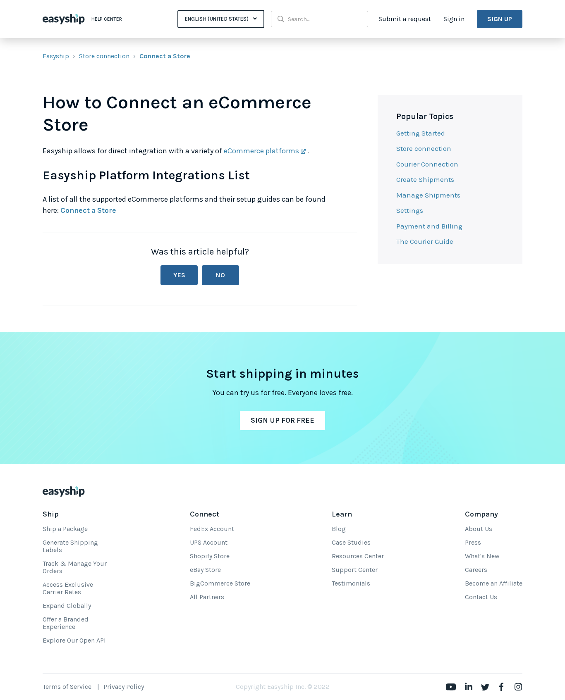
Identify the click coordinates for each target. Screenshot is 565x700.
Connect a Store (164, 56)
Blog (339, 529)
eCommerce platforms (261, 150)
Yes (179, 275)
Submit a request (404, 19)
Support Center (355, 570)
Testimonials (351, 583)
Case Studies (351, 542)
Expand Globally (67, 606)
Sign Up (499, 19)
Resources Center (358, 556)
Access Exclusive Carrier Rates (68, 588)
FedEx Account (212, 529)
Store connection (104, 56)
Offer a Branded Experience (66, 623)
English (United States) (217, 19)
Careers (476, 570)
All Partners (207, 597)
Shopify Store (210, 556)
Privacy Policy (123, 686)
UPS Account (208, 542)
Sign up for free (282, 420)
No (220, 275)
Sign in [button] (453, 19)
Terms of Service (67, 686)
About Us (478, 529)
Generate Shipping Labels (70, 546)
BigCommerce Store (220, 583)
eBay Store (205, 570)
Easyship (56, 56)
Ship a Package (65, 529)
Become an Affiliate (493, 583)
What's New (482, 556)
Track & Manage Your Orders (75, 567)
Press (473, 542)
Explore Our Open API (74, 640)
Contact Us (481, 597)
